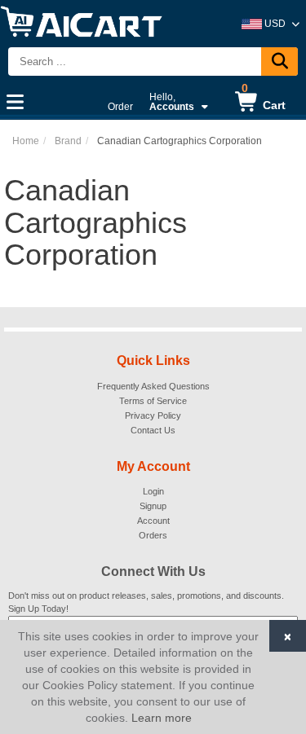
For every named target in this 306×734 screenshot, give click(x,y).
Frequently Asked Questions (153, 386)
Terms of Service (153, 401)
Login (153, 491)
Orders (153, 535)
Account (153, 520)
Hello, (171, 102)
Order (120, 107)
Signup (153, 506)
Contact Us (153, 430)
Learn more (161, 717)
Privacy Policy (153, 415)
